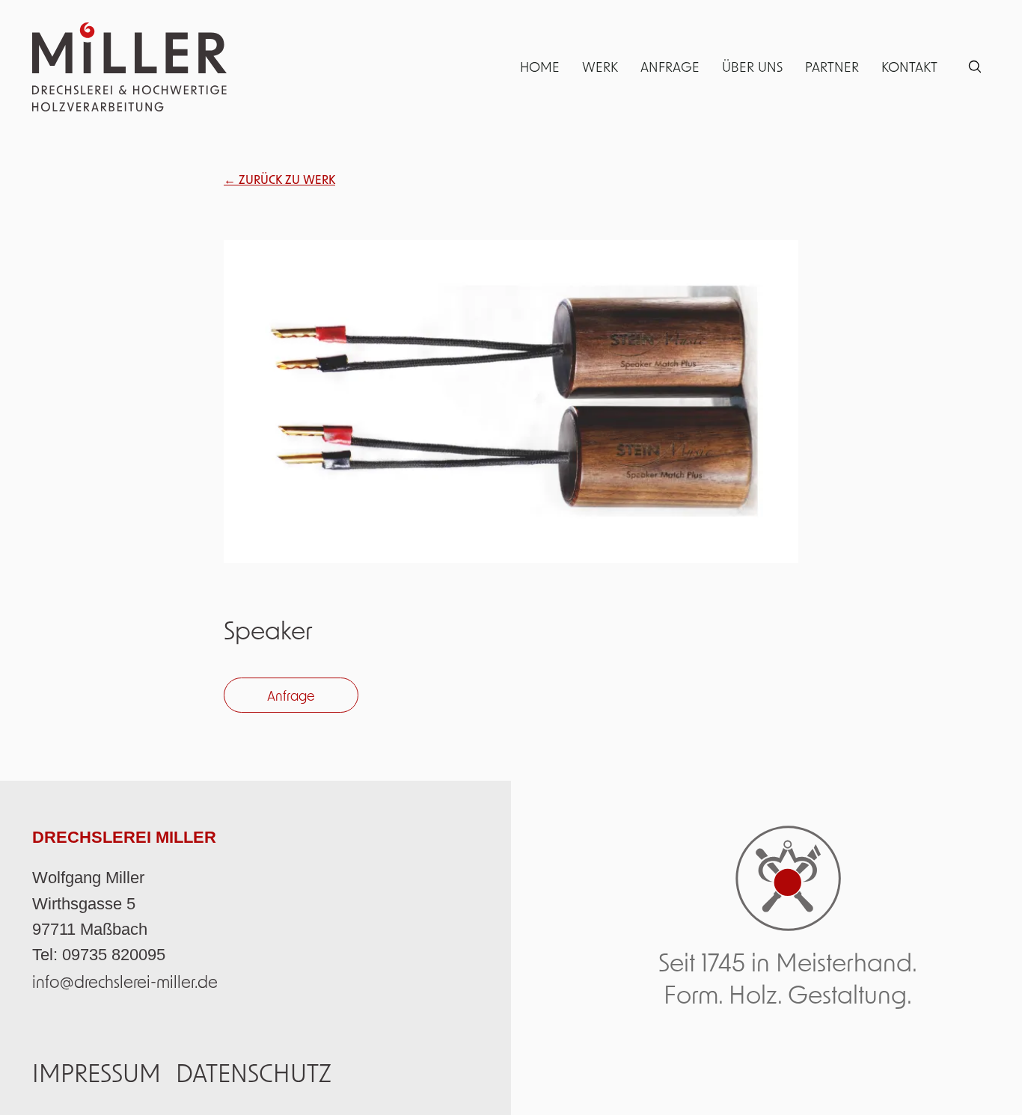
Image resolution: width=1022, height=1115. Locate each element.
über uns (752, 66)
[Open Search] (975, 67)
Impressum (96, 1072)
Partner (832, 66)
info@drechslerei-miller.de (125, 981)
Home (540, 66)
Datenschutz (253, 1072)
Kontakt (909, 66)
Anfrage (670, 66)
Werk (600, 66)
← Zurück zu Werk (279, 179)
